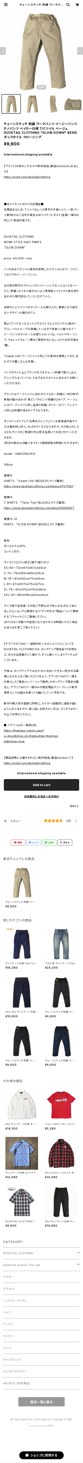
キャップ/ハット (12, 1359)
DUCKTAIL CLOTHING (18, 1253)
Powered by (37, 1425)
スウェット (9, 1288)
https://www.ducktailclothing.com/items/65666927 (39, 508)
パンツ (7, 1347)
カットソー (9, 1336)
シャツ (7, 1312)
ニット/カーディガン (15, 1300)
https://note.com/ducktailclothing (27, 177)
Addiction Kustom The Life (21, 1265)
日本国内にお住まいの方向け (41, 796)
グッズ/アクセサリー (15, 1371)
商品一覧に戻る (41, 1402)
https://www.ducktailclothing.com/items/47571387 (39, 486)
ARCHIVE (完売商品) (16, 1383)
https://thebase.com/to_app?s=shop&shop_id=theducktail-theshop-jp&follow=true (31, 736)
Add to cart (41, 785)
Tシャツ (8, 1324)
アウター (8, 1276)
